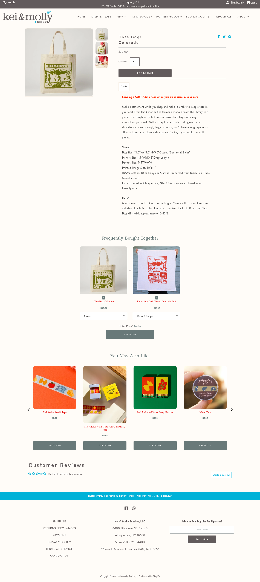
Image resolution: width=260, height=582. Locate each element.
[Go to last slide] (29, 409)
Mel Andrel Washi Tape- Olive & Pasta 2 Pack (104, 428)
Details (124, 86)
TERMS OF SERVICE (59, 549)
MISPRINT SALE (101, 16)
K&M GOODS (141, 16)
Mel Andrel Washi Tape (55, 412)
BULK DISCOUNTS (198, 16)
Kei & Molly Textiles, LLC (129, 576)
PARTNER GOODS (168, 16)
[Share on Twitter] (224, 37)
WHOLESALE (224, 16)
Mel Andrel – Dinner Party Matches (155, 412)
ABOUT (242, 16)
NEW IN (121, 16)
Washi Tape (205, 412)
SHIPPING (59, 521)
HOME (81, 16)
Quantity (122, 61)
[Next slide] (231, 409)
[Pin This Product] (229, 37)
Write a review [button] (221, 475)
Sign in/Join (236, 2)
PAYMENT (59, 535)
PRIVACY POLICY (59, 542)
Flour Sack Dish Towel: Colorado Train (157, 301)
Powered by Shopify (151, 576)
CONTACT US (59, 556)
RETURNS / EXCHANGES (59, 528)
